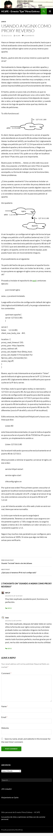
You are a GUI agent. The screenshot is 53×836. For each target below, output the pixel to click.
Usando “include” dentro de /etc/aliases (16, 561)
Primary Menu (50, 11)
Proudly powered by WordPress (12, 830)
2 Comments (29, 36)
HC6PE (17, 36)
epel (34, 280)
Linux (3, 22)
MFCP (7, 593)
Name (4, 706)
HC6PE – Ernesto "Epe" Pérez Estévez (20, 11)
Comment (6, 673)
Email (4, 717)
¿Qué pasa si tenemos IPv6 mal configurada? (18, 571)
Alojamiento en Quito (10, 797)
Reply (9, 608)
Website (5, 728)
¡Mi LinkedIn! (6, 789)
